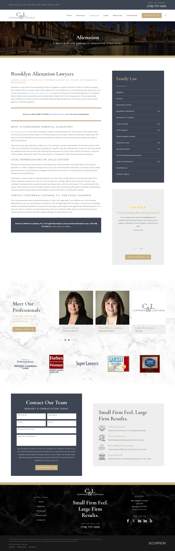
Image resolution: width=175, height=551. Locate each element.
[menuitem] (138, 86)
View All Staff (22, 329)
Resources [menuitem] (117, 15)
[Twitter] (133, 520)
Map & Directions (139, 510)
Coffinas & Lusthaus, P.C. (40, 93)
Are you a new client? (26, 429)
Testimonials (41, 515)
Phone (20, 422)
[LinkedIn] (139, 520)
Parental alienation (19, 132)
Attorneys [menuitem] (80, 15)
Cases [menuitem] (105, 15)
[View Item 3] (68, 340)
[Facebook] (128, 520)
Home (40, 502)
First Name (22, 415)
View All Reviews (136, 257)
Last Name (52, 415)
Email (50, 422)
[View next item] (141, 249)
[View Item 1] (65, 340)
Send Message (44, 467)
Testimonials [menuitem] (132, 15)
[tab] (159, 111)
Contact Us (149, 15)
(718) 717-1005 (156, 6)
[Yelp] (151, 520)
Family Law (41, 511)
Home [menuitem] (69, 15)
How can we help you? (27, 436)
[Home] (21, 15)
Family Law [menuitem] (94, 15)
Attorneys (41, 506)
